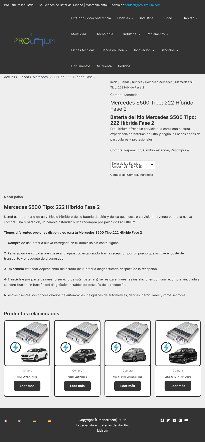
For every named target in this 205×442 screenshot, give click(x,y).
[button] (132, 18)
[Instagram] (174, 420)
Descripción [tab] (13, 197)
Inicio (114, 82)
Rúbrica (137, 82)
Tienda (24, 77)
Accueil (9, 77)
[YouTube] (186, 420)
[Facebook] (162, 420)
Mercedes (166, 82)
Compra (150, 82)
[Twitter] (168, 420)
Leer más (27, 386)
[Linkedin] (180, 420)
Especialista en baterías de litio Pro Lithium (30, 52)
